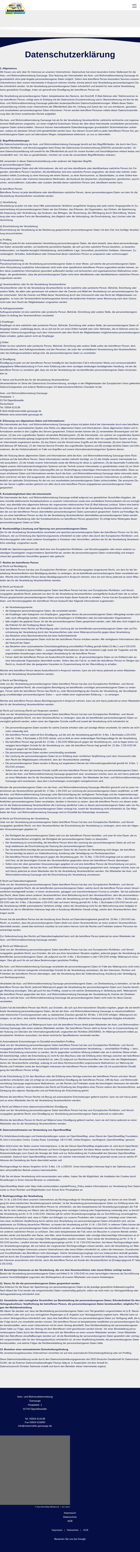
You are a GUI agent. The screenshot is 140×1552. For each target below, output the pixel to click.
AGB (69, 1521)
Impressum (70, 1512)
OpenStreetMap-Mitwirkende (48, 1507)
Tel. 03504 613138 (10, 407)
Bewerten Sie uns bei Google (70, 1539)
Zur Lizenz (66, 1507)
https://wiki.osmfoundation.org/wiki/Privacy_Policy (57, 1186)
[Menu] (134, 6)
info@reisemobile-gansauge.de (35, 1425)
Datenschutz (70, 1517)
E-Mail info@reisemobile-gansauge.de (20, 411)
